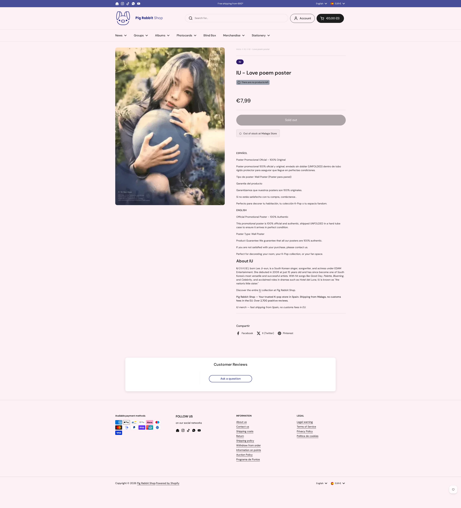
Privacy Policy (305, 431)
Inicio (238, 49)
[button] (330, 18)
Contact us (242, 426)
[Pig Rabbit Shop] (139, 18)
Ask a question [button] (230, 379)
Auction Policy (244, 454)
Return (240, 436)
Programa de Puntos (248, 459)
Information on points (248, 450)
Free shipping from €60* (230, 4)
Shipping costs (244, 431)
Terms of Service (306, 426)
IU (245, 49)
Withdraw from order (248, 445)
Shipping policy (245, 440)
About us (241, 422)
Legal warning (305, 422)
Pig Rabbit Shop (146, 483)
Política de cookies (307, 436)
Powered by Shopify (167, 483)
